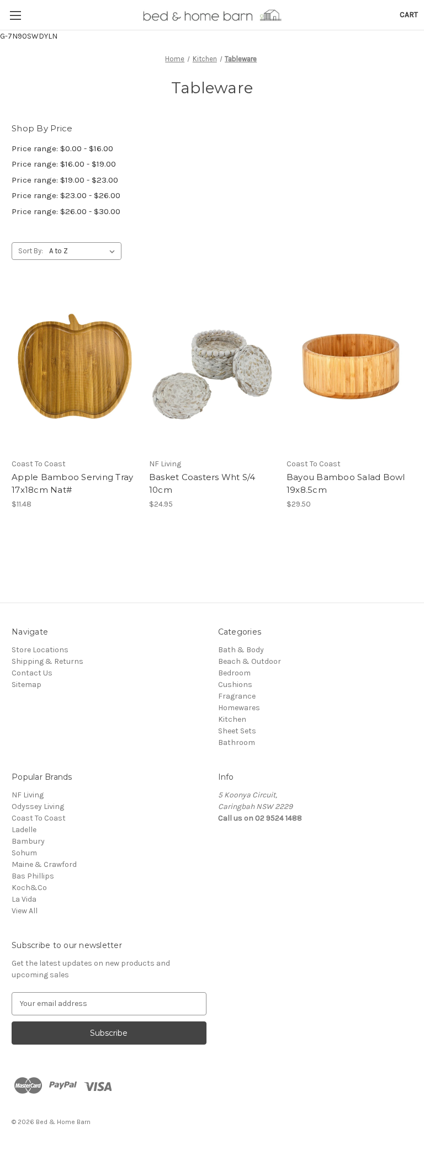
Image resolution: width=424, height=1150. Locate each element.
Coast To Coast (39, 818)
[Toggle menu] (15, 15)
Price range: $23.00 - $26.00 (66, 195)
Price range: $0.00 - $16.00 (62, 148)
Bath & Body (241, 649)
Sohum (24, 853)
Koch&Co (29, 887)
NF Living (28, 795)
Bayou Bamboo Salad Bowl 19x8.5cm (346, 483)
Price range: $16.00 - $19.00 (64, 164)
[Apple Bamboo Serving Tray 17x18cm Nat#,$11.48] (74, 369)
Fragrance (237, 696)
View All (25, 910)
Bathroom (236, 742)
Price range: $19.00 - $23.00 (65, 180)
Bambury (28, 841)
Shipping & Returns (47, 661)
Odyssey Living (38, 806)
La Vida (24, 899)
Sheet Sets (237, 731)
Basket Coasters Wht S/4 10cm (202, 483)
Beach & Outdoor (249, 661)
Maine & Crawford (44, 864)
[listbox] (84, 251)
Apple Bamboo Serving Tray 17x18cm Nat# (72, 483)
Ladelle (24, 829)
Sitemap (26, 684)
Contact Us (32, 673)
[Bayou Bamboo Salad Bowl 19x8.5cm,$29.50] (349, 369)
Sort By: (30, 251)
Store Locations (40, 649)
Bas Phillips (33, 876)
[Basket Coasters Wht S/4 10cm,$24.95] (212, 369)
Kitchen (232, 719)
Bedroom (234, 673)
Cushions (235, 684)
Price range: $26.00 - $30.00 (66, 211)
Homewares (239, 707)
